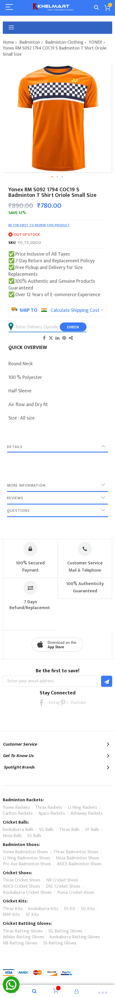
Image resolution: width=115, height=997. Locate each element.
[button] (52, 177)
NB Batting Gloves (20, 943)
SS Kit (69, 909)
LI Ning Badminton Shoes (26, 858)
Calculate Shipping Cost (75, 310)
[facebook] (41, 702)
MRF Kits (11, 914)
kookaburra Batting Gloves (75, 937)
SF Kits (32, 914)
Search (96, 8)
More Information (26, 485)
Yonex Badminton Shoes (25, 852)
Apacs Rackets (51, 813)
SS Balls (34, 836)
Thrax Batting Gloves (23, 931)
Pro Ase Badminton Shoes (27, 864)
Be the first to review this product (39, 225)
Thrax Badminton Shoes (76, 852)
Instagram (52, 702)
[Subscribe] (106, 681)
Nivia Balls (12, 836)
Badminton (29, 42)
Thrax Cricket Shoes (21, 880)
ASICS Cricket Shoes (21, 886)
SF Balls (92, 829)
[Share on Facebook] (44, 338)
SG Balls (46, 829)
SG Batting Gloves (65, 931)
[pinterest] (62, 702)
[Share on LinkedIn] (57, 338)
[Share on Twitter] (51, 338)
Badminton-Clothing (64, 42)
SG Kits (88, 909)
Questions (18, 510)
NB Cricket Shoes (62, 880)
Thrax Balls (69, 829)
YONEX (95, 42)
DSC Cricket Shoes (63, 886)
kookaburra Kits (43, 909)
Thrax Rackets (48, 807)
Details (15, 447)
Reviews (15, 498)
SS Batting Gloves (59, 943)
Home (8, 42)
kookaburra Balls (18, 829)
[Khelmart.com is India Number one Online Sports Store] (53, 7)
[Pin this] (64, 338)
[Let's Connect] (11, 991)
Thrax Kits (13, 909)
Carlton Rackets (18, 813)
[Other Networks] (71, 338)
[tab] (57, 446)
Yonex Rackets (16, 807)
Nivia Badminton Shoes (77, 858)
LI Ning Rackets (82, 807)
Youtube (73, 702)
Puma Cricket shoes (75, 892)
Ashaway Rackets (87, 813)
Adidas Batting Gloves (23, 937)
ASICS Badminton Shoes (79, 864)
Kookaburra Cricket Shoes (27, 892)
